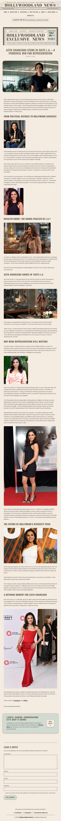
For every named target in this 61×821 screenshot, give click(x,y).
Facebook (18, 812)
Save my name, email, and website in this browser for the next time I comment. (31, 793)
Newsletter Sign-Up (40, 812)
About (43, 12)
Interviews (23, 12)
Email (6, 778)
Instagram (17, 700)
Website (6, 785)
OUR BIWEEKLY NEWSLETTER (36, 20)
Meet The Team (34, 12)
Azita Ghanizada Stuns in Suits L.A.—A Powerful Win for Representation (30, 51)
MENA (25, 700)
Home (5, 12)
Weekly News (13, 12)
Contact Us (30, 15)
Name (6, 771)
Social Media (51, 12)
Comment (7, 754)
